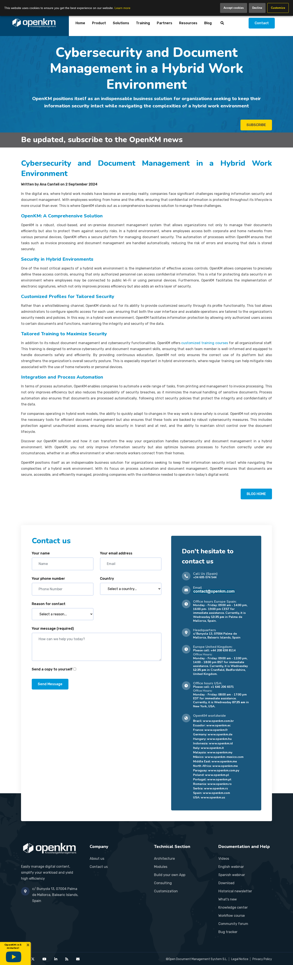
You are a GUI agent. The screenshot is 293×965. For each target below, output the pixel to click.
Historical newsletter (235, 891)
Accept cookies (234, 7)
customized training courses (204, 343)
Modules (160, 867)
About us (97, 859)
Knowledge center (233, 907)
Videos (223, 859)
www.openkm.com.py (223, 770)
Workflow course (231, 916)
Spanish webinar (231, 875)
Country (107, 579)
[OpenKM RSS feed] (66, 959)
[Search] (222, 23)
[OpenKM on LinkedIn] (55, 959)
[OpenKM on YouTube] (44, 959)
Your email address (116, 553)
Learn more (122, 8)
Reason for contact (48, 604)
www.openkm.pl (217, 775)
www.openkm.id (221, 743)
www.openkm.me (224, 761)
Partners (164, 23)
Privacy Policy (262, 959)
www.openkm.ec (218, 725)
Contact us (99, 867)
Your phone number (48, 579)
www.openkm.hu (219, 739)
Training (143, 23)
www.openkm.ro (219, 784)
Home (80, 23)
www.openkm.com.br (218, 721)
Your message (53, 628)
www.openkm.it (212, 748)
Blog (208, 23)
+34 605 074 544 (204, 577)
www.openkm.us (213, 797)
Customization (166, 891)
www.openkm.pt (219, 779)
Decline (257, 7)
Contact (262, 23)
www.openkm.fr (216, 730)
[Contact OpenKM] (78, 959)
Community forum (233, 924)
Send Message (50, 684)
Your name (41, 553)
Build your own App (169, 875)
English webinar (231, 867)
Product (99, 23)
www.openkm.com (216, 793)
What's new (227, 899)
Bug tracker (227, 932)
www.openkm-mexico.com (224, 757)
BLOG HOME (256, 494)
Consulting (163, 883)
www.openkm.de (220, 734)
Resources (188, 23)
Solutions (121, 23)
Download (226, 883)
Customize (278, 7)
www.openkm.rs (216, 788)
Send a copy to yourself (52, 669)
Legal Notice (239, 959)
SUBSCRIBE (256, 125)
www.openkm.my (219, 752)
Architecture (164, 859)
